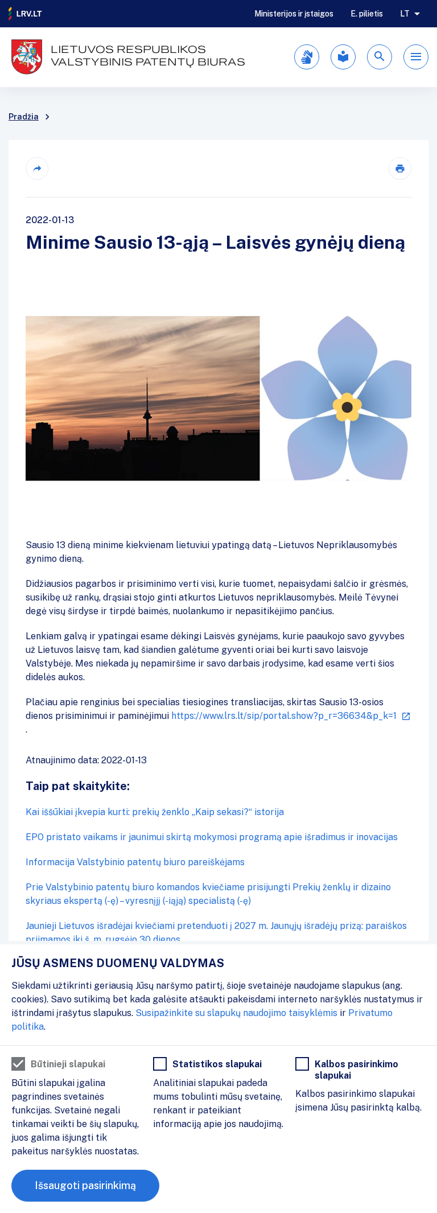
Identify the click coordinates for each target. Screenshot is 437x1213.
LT (405, 13)
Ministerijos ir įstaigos (293, 13)
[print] (400, 168)
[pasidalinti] (37, 168)
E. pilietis (367, 13)
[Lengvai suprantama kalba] (343, 56)
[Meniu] (415, 56)
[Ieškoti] (379, 56)
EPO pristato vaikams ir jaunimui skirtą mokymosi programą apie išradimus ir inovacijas (212, 837)
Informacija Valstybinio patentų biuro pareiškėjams (135, 862)
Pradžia (24, 116)
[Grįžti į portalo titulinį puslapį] (26, 13)
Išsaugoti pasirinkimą (85, 1185)
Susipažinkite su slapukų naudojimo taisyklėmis (236, 1013)
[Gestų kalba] (306, 56)
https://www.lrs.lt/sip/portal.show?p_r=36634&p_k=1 (284, 715)
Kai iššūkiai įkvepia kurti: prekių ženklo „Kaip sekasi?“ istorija (155, 812)
